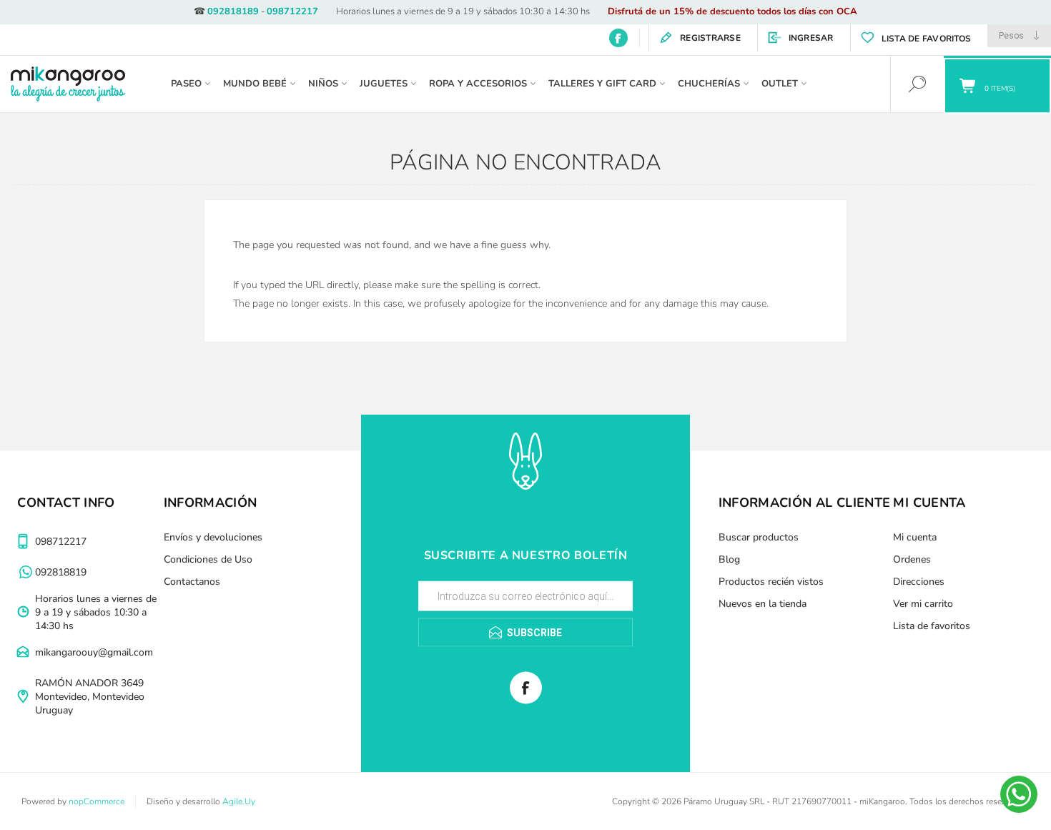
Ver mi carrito (923, 604)
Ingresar (811, 38)
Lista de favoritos (931, 626)
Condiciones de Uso (208, 559)
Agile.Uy (238, 801)
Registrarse (710, 38)
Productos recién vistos (771, 581)
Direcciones (918, 581)
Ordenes (912, 559)
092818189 (233, 11)
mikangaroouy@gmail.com (94, 652)
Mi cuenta (915, 537)
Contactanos (192, 581)
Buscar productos (759, 537)
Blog (729, 559)
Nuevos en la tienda (762, 604)
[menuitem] (235, 537)
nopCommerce (96, 801)
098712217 (292, 11)
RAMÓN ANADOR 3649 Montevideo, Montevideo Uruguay (89, 696)
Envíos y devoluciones (213, 537)
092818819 (61, 572)
